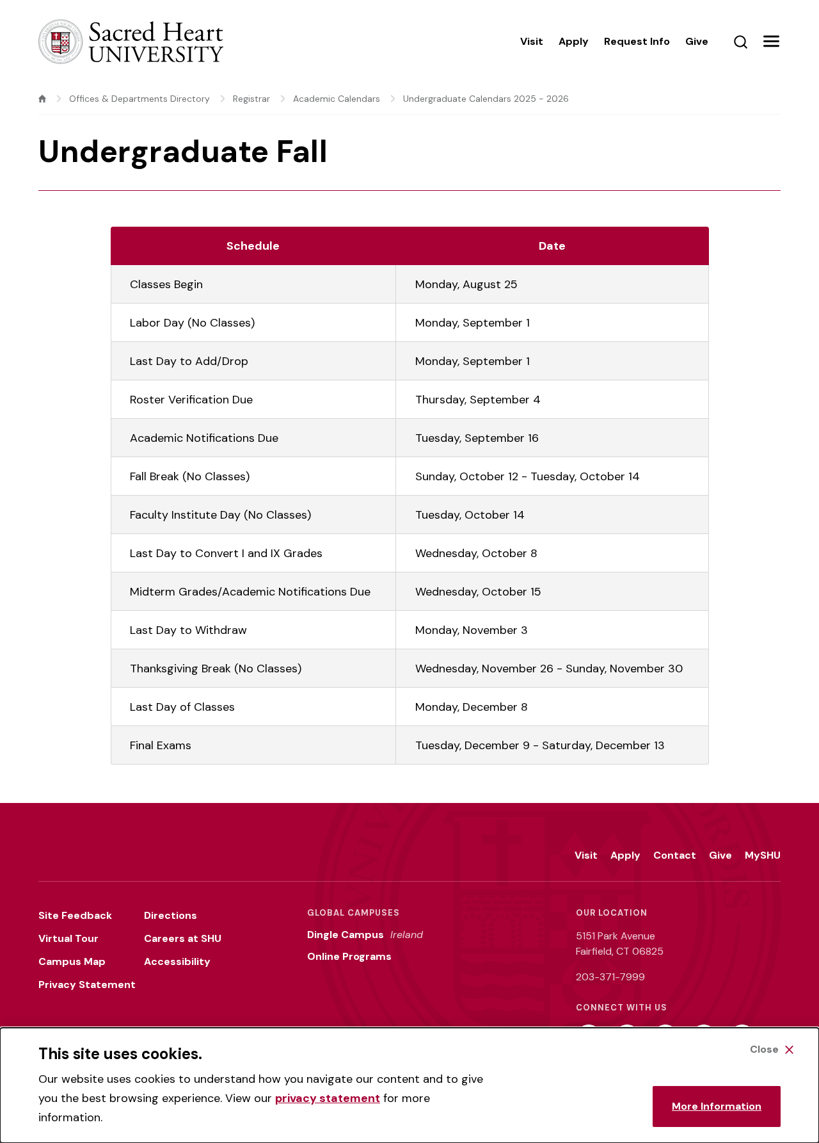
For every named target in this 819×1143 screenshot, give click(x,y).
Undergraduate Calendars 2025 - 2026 (486, 98)
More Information (716, 1106)
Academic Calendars (336, 98)
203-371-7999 (610, 977)
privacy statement (327, 1098)
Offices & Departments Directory (139, 98)
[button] (771, 41)
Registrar (251, 98)
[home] (42, 98)
